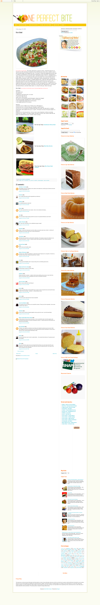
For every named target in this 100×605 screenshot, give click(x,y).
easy (23, 180)
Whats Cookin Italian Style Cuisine (25, 317)
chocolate (63, 552)
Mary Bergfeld (22, 326)
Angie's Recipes (22, 221)
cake (76, 549)
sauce (75, 562)
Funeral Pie (70, 492)
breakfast (69, 549)
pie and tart (81, 559)
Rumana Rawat (22, 244)
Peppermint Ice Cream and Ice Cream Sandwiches (71, 532)
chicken (73, 550)
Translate (70, 124)
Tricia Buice (21, 236)
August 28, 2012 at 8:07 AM (24, 348)
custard (80, 553)
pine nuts (32, 180)
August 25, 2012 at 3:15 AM (24, 313)
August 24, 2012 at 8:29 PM (24, 307)
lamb (73, 556)
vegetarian (72, 567)
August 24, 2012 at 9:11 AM (24, 256)
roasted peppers (40, 180)
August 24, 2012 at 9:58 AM (24, 263)
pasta (70, 559)
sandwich (70, 562)
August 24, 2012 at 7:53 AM (24, 218)
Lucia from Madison (23, 302)
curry (75, 553)
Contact (63, 25)
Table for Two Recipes (33, 25)
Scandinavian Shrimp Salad (49, 124)
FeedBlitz (71, 32)
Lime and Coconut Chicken (73, 499)
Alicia (20, 343)
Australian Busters (71, 525)
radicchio (35, 180)
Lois (20, 260)
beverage (63, 549)
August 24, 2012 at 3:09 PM (24, 284)
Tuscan (62, 548)
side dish (47, 180)
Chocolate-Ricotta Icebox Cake (73, 537)
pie (75, 559)
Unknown (21, 228)
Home (16, 25)
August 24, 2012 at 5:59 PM (24, 299)
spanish (80, 565)
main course (67, 558)
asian (75, 548)
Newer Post (18, 353)
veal (77, 566)
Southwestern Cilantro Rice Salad (74, 486)
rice (72, 561)
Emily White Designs (48, 588)
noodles (65, 559)
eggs (71, 555)
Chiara (20, 208)
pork (66, 560)
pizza (62, 560)
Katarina (20, 194)
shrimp (71, 563)
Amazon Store (56, 25)
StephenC (21, 273)
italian (68, 556)
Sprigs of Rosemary (23, 252)
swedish (62, 566)
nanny (20, 288)
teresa (20, 296)
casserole (82, 549)
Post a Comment (21, 351)
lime (83, 556)
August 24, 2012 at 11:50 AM (24, 277)
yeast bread (79, 567)
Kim (20, 215)
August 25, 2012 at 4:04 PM (24, 339)
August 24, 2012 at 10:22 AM (24, 270)
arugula (20, 180)
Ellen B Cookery (22, 281)
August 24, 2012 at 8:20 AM (24, 232)
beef (80, 548)
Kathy (20, 335)
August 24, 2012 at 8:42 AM (24, 240)
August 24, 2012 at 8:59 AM (24, 248)
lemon (78, 556)
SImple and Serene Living (24, 266)
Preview (62, 32)
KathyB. (20, 201)
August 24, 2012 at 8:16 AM (24, 224)
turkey (72, 566)
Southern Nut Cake (71, 519)
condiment (78, 552)
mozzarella (26, 180)
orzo (29, 180)
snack (67, 565)
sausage (80, 562)
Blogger (58, 588)
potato (72, 560)
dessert (63, 555)
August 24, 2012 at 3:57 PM (24, 292)
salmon (82, 561)
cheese (65, 550)
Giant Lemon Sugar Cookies (73, 505)
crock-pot (69, 553)
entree (76, 555)
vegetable (82, 566)
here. (75, 45)
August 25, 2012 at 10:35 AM (24, 331)
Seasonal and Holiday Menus (45, 25)
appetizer (68, 548)
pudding (77, 560)
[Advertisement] (50, 7)
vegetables (66, 567)
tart (68, 566)
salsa (64, 562)
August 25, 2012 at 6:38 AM (24, 322)
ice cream (63, 556)
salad (45, 180)
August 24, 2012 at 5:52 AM (24, 211)
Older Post (55, 353)
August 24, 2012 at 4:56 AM (24, 204)
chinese (80, 550)
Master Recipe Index (23, 25)
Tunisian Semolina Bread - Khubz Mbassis (75, 479)
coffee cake (71, 552)
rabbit (68, 561)
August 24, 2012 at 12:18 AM (24, 191)
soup (74, 565)
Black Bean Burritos (48, 146)
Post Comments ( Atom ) (25, 355)
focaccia (81, 555)
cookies (63, 553)
